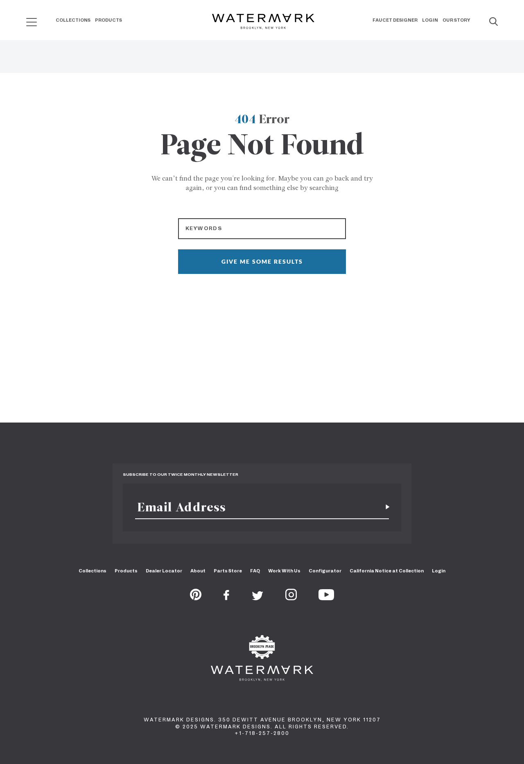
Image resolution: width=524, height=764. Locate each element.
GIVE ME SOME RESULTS (262, 261)
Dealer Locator (164, 571)
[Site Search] (493, 22)
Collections (73, 20)
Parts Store (228, 571)
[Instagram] (291, 597)
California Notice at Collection (387, 571)
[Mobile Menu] (31, 22)
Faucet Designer (395, 20)
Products (108, 20)
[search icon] (24, 19)
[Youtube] (326, 597)
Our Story (456, 20)
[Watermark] (263, 22)
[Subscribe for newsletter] (384, 507)
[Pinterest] (195, 597)
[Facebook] (226, 597)
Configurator (325, 571)
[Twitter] (257, 597)
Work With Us (284, 571)
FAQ (255, 571)
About (198, 571)
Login (430, 20)
